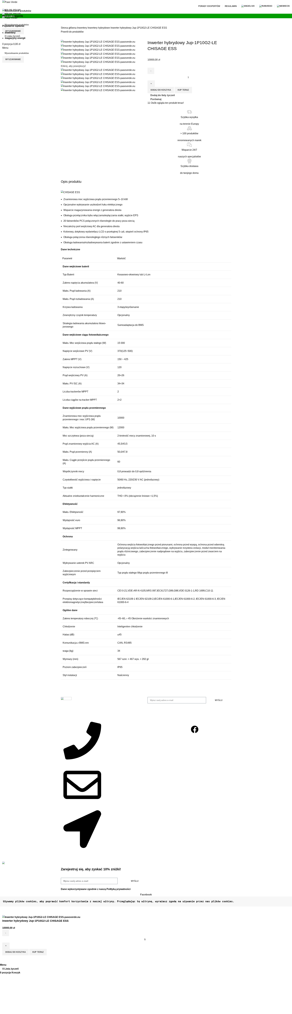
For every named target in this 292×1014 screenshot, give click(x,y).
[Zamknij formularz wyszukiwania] (4, 4)
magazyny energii (15, 38)
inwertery (10, 32)
